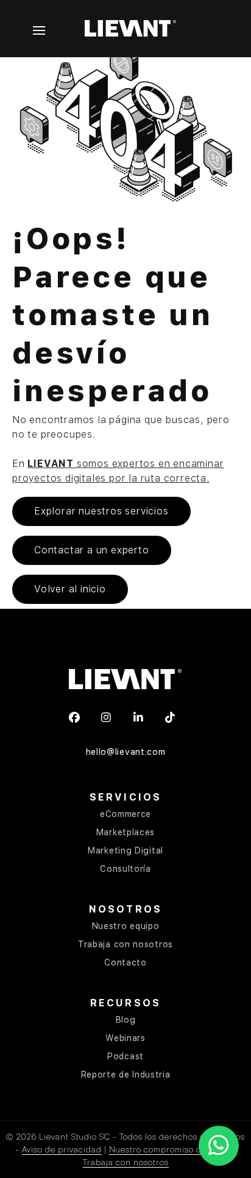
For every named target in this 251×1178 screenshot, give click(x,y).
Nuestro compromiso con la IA (170, 1149)
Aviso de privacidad (62, 1149)
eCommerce (125, 814)
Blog (126, 1020)
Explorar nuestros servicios (101, 511)
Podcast (125, 1056)
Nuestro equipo (126, 926)
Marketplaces (125, 832)
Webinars (125, 1038)
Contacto (125, 962)
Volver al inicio (70, 589)
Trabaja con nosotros (125, 944)
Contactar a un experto (91, 550)
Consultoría (125, 869)
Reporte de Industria (126, 1074)
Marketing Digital (125, 850)
